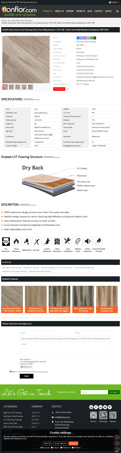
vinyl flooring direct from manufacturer (56, 268)
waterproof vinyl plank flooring (14, 271)
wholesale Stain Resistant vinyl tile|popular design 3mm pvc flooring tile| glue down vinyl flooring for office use (106, 309)
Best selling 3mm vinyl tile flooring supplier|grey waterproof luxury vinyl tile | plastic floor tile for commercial (83, 309)
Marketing (77, 448)
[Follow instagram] (110, 407)
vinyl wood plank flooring (84, 268)
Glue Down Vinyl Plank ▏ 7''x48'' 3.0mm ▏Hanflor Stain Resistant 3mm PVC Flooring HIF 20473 (12, 309)
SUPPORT (70, 11)
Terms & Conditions (41, 372)
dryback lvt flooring (31, 268)
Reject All (47, 443)
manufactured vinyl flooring (40, 271)
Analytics (56, 448)
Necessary (46, 448)
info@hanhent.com (62, 417)
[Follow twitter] (105, 407)
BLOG (90, 11)
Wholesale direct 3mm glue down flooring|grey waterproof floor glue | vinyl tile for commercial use (59, 309)
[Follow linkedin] (100, 407)
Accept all (73, 443)
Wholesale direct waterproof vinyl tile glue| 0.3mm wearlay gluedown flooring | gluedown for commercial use (36, 309)
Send (26, 376)
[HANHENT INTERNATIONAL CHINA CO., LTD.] (19, 11)
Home (4, 21)
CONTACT (99, 11)
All (9, 21)
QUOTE (108, 11)
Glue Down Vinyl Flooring (21, 21)
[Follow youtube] (91, 407)
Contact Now (59, 89)
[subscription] (114, 392)
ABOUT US (59, 11)
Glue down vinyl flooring (11, 268)
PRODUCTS (48, 11)
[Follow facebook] (96, 407)
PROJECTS (81, 11)
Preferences (66, 448)
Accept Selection (60, 443)
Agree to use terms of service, (29, 372)
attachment (27, 367)
